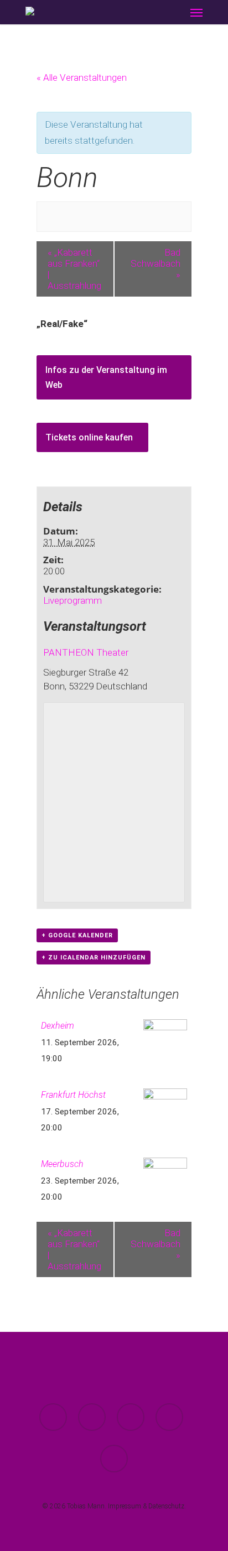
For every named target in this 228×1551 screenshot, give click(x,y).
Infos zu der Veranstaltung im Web (106, 377)
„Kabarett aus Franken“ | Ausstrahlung (74, 269)
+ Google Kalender (77, 935)
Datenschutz (166, 1506)
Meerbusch (62, 1164)
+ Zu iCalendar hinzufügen (94, 957)
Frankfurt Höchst (73, 1095)
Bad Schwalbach (155, 263)
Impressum (124, 1506)
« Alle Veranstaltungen (82, 77)
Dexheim (57, 1025)
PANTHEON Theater (85, 652)
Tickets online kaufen (89, 437)
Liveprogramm (72, 600)
